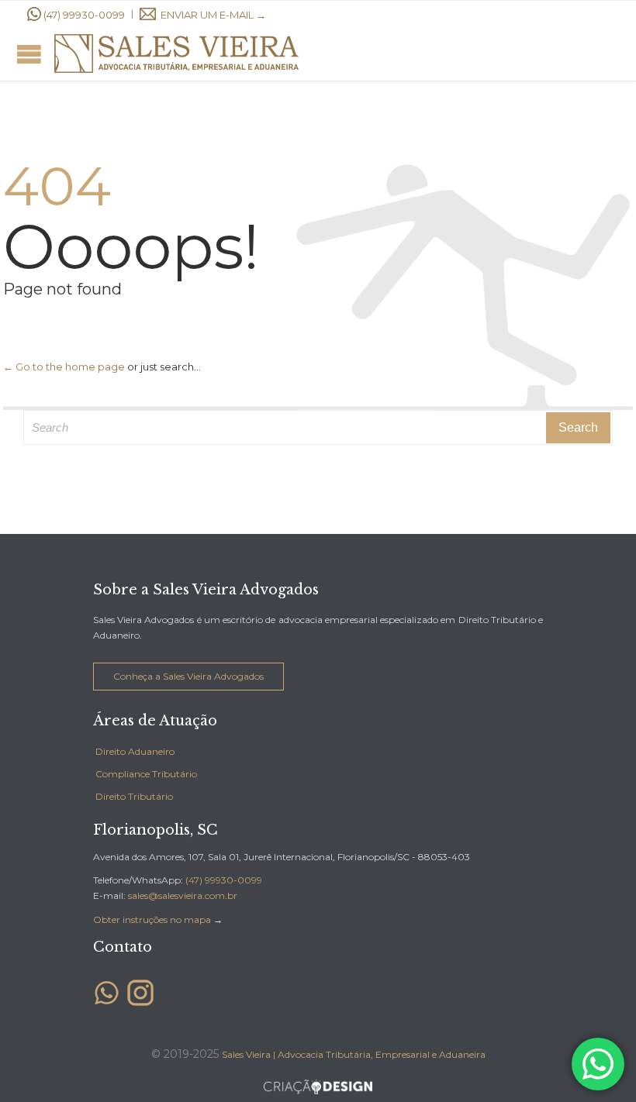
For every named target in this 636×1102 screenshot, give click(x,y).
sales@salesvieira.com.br (182, 895)
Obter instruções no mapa (152, 919)
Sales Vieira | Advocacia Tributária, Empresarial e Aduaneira (354, 1054)
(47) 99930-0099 (84, 15)
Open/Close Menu (29, 53)
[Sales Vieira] (176, 53)
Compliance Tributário (146, 774)
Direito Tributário (134, 796)
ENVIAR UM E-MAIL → (213, 15)
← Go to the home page (64, 366)
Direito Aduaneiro (135, 751)
